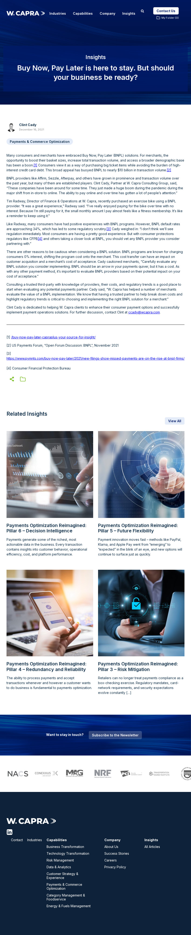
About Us (111, 847)
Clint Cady (27, 125)
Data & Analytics (59, 867)
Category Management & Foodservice (66, 897)
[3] (108, 229)
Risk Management (60, 860)
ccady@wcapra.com (144, 312)
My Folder (170, 17)
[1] (35, 165)
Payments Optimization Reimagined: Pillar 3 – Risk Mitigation (138, 666)
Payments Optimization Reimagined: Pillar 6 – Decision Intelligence (46, 528)
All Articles (152, 847)
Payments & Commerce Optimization (40, 142)
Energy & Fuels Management (69, 906)
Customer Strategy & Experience (62, 876)
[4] (40, 239)
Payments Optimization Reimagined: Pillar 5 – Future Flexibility (138, 528)
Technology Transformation (68, 853)
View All (174, 421)
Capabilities (83, 13)
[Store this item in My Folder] (22, 380)
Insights (128, 13)
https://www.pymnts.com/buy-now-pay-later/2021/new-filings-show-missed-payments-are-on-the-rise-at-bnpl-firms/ (95, 358)
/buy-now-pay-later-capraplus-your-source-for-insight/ (53, 337)
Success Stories (116, 853)
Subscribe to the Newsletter (115, 735)
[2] (169, 170)
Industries (57, 13)
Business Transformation (65, 847)
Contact (17, 840)
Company (107, 13)
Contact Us (166, 11)
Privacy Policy (115, 867)
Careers (110, 860)
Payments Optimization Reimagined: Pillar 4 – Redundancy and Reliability (46, 666)
